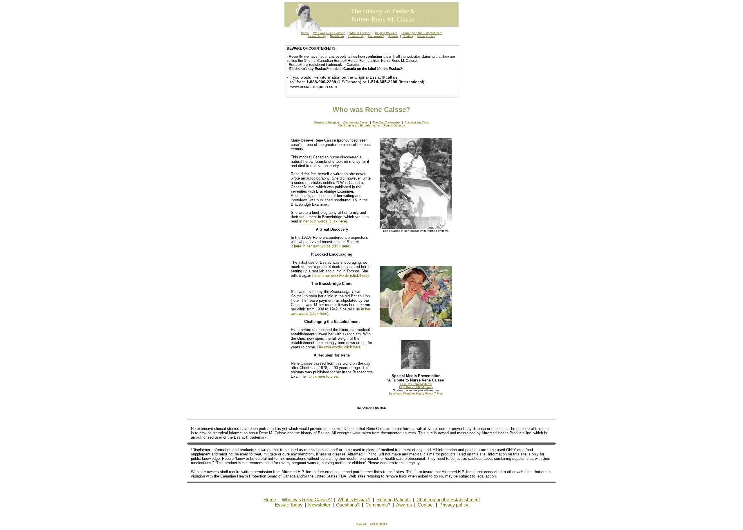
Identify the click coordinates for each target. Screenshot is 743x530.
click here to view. (324, 376)
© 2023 (361, 523)
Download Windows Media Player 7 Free (416, 393)
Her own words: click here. (339, 347)
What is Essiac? (360, 33)
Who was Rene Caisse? (329, 33)
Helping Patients (386, 33)
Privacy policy (426, 36)
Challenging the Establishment (421, 33)
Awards (393, 36)
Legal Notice (378, 523)
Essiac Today (317, 36)
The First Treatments (386, 122)
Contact (408, 36)
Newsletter (337, 36)
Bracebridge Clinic (417, 122)
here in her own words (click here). (322, 246)
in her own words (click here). (323, 221)
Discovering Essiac (355, 122)
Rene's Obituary (394, 125)
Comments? (376, 36)
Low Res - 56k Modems (416, 384)
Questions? (356, 36)
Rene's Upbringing (326, 122)
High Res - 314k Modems (416, 387)
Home (305, 33)
